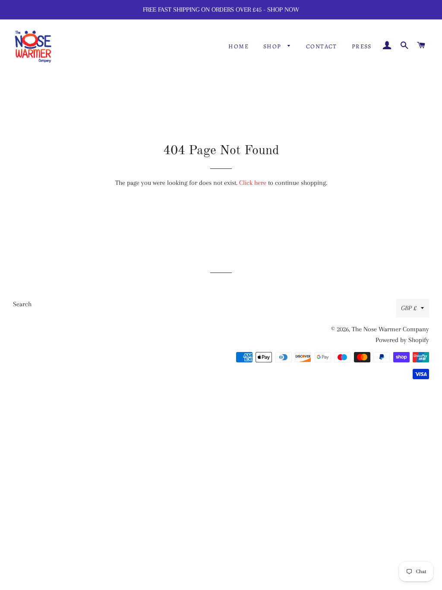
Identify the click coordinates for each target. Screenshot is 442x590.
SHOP (273, 46)
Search (22, 304)
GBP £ (409, 308)
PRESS (362, 46)
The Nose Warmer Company (390, 329)
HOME (238, 46)
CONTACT (321, 46)
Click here (252, 183)
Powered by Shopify (402, 340)
